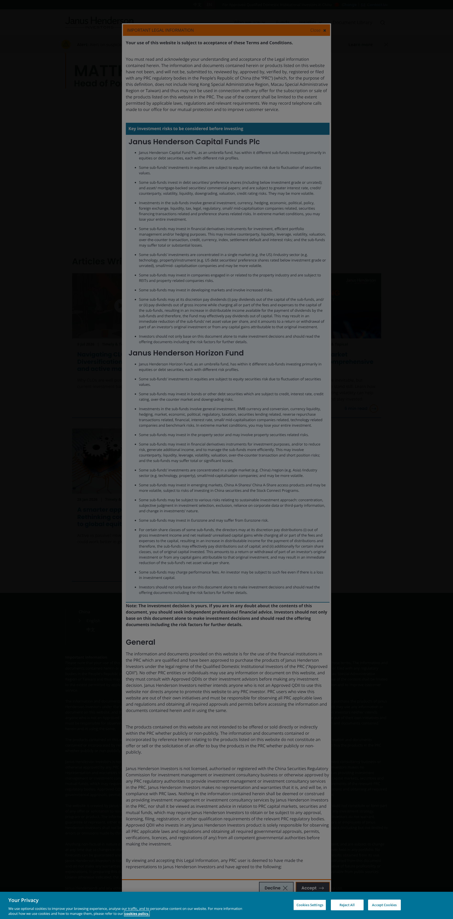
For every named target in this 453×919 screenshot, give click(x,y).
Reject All (347, 905)
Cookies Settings (309, 905)
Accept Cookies (384, 905)
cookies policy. (137, 913)
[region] (226, 905)
